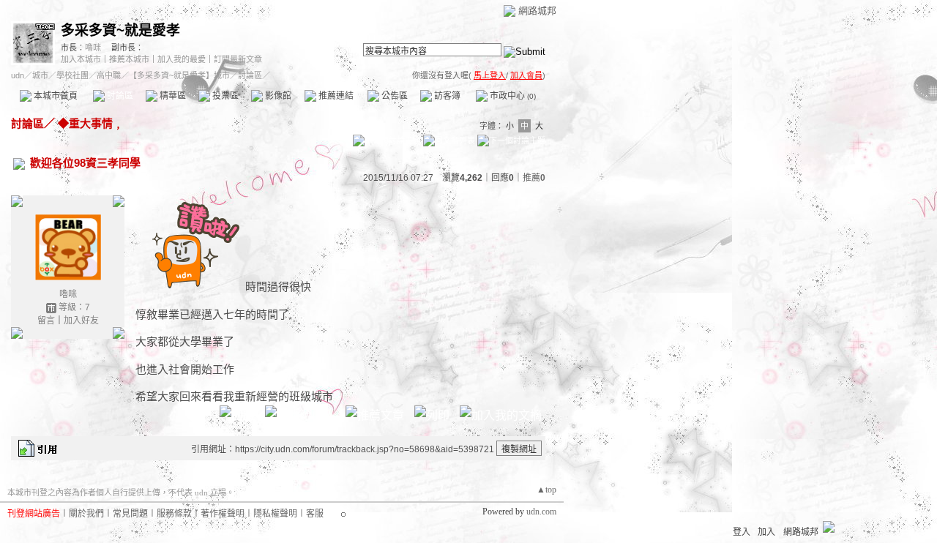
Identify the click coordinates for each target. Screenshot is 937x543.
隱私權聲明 (275, 514)
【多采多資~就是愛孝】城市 (179, 75)
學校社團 (72, 75)
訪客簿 (446, 96)
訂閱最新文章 (238, 59)
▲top (546, 489)
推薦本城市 (129, 59)
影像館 (277, 96)
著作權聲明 (222, 514)
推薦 (534, 178)
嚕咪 (93, 47)
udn (17, 75)
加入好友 (81, 320)
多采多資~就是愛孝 (120, 30)
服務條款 (174, 514)
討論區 (119, 96)
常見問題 (130, 514)
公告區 (393, 96)
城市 (40, 75)
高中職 (109, 75)
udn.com (541, 511)
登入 (741, 532)
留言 (46, 320)
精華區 (171, 96)
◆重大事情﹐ (89, 123)
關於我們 (86, 514)
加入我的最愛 (181, 59)
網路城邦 (537, 10)
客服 (315, 514)
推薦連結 (335, 96)
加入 (766, 532)
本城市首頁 (54, 96)
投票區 (224, 96)
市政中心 (512, 96)
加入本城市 (81, 59)
